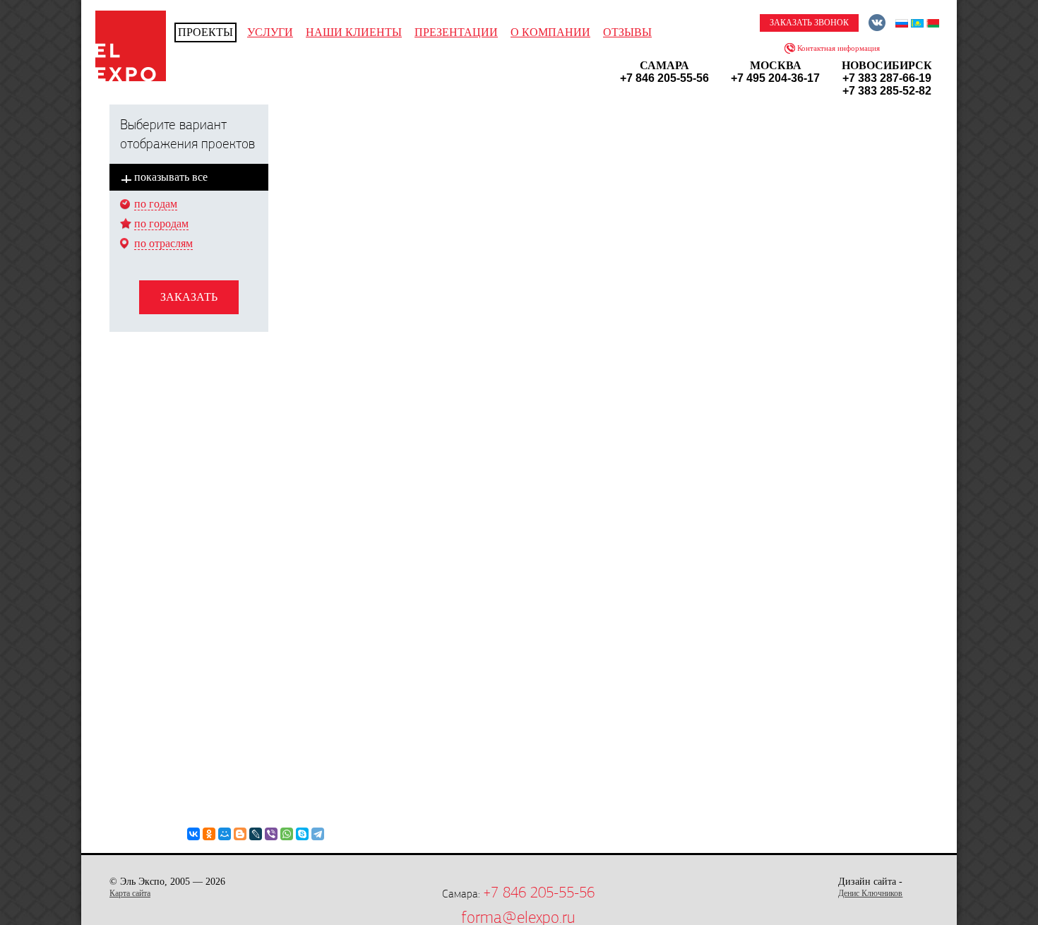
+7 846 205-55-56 (539, 892)
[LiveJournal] (255, 834)
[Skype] (302, 834)
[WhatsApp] (286, 834)
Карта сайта (129, 893)
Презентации (456, 32)
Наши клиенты (354, 32)
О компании (550, 32)
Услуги (270, 32)
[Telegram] (317, 834)
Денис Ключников (870, 893)
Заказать (188, 297)
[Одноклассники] (209, 834)
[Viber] (271, 834)
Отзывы (627, 32)
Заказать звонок (809, 23)
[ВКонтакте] (193, 834)
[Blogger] (240, 834)
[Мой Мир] (224, 834)
